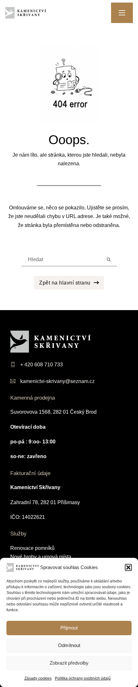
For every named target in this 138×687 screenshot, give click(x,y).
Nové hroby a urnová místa (40, 556)
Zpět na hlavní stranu (65, 282)
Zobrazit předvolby (69, 663)
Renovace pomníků (32, 548)
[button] (128, 567)
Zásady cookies (38, 678)
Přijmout (69, 627)
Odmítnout (69, 645)
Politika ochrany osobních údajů (83, 678)
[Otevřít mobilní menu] (122, 12)
